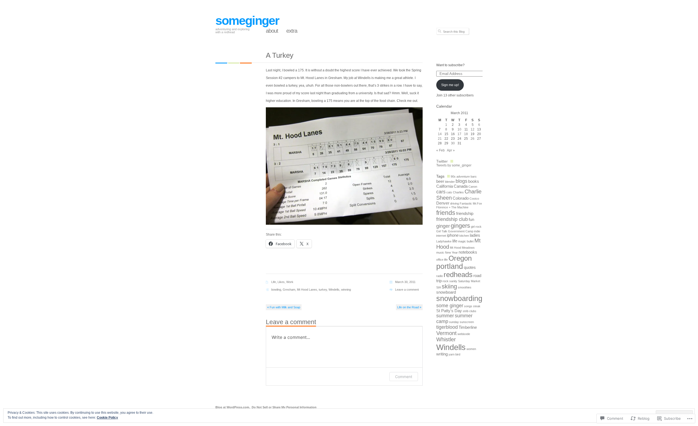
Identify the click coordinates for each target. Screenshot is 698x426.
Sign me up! (450, 85)
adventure (463, 176)
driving (454, 203)
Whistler (446, 339)
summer (445, 315)
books (473, 181)
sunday (454, 322)
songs (468, 306)
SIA (438, 287)
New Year (451, 252)
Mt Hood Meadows (462, 247)
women (471, 349)
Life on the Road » (409, 307)
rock (446, 281)
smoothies (464, 287)
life (454, 241)
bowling (276, 289)
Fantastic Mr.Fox (471, 203)
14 (440, 134)
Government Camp (460, 231)
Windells (334, 289)
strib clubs (469, 311)
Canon (472, 186)
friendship (464, 213)
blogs (461, 181)
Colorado (461, 198)
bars (474, 176)
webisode (464, 334)
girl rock (476, 226)
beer (440, 181)
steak (476, 306)
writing (442, 354)
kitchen (464, 235)
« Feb (440, 150)
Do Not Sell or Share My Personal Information (284, 407)
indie (477, 231)
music (440, 252)
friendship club (452, 219)
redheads (458, 274)
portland (449, 266)
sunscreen (467, 322)
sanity (453, 281)
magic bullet (466, 241)
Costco (474, 198)
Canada (461, 186)
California (444, 186)
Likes (281, 282)
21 (440, 139)
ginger (443, 226)
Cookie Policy (107, 417)
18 (466, 134)
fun (471, 219)
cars (441, 191)
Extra (291, 31)
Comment (403, 376)
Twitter (442, 161)
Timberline (468, 327)
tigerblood (447, 327)
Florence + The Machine (452, 207)
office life (442, 259)
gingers (460, 225)
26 (472, 139)
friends (445, 212)
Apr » (451, 150)
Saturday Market (469, 281)
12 (472, 129)
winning (346, 289)
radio (439, 276)
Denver (442, 203)
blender (450, 181)
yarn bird (454, 354)
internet (441, 235)
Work (289, 282)
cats (449, 192)
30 (453, 143)
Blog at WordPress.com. (232, 407)
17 (459, 134)
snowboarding (459, 298)
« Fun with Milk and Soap (283, 307)
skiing (449, 286)
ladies (475, 235)
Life (273, 282)
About (272, 31)
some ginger (449, 305)
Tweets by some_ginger (453, 165)
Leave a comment (407, 289)
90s (453, 176)
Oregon (460, 258)
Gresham (289, 289)
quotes (470, 267)
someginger (247, 21)
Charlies (458, 192)
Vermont (446, 333)
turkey (323, 289)
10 (459, 129)
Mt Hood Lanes (307, 289)
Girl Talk (441, 231)
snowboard (446, 292)
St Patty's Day (449, 311)
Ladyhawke (444, 241)
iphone (453, 235)
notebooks (468, 252)
